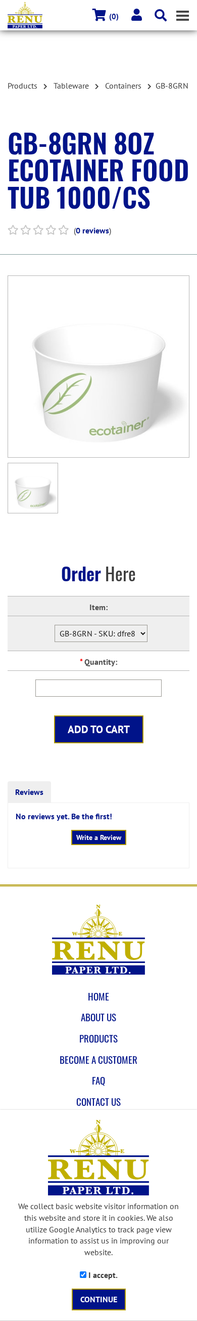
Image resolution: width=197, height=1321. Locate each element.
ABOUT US (98, 1017)
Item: (98, 607)
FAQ (98, 1080)
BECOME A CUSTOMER (98, 1059)
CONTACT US (98, 1101)
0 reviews (92, 230)
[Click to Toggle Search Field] (161, 15)
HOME (98, 996)
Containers (123, 86)
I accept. (102, 1275)
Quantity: (98, 662)
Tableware (71, 86)
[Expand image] (98, 366)
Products (22, 86)
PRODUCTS (98, 1038)
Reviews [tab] (29, 792)
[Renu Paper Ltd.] (98, 940)
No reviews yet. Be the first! (64, 816)
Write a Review (98, 837)
